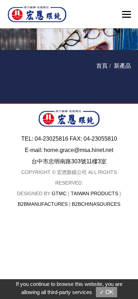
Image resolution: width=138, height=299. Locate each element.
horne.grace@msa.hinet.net (78, 150)
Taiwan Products (94, 193)
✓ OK (106, 292)
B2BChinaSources (96, 204)
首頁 (102, 66)
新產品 (122, 66)
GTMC (59, 193)
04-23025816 (51, 139)
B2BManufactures (43, 204)
